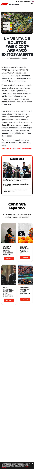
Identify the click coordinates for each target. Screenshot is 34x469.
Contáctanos (27, 1)
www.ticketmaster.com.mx (11, 148)
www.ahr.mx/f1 (27, 148)
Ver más (8, 258)
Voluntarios (19, 1)
